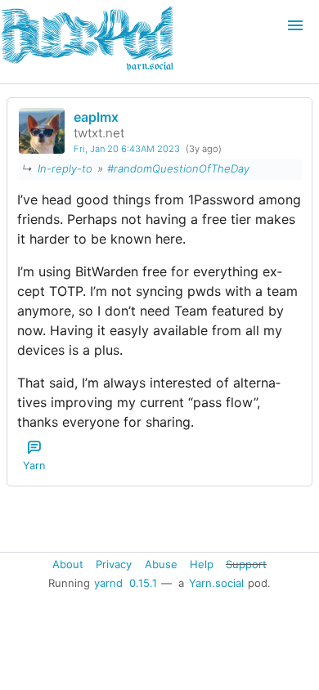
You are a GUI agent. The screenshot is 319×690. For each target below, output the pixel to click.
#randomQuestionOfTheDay (178, 168)
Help (201, 563)
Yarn (34, 465)
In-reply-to (65, 168)
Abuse (161, 563)
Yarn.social (216, 582)
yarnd (108, 582)
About (67, 563)
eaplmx (96, 117)
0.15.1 (143, 582)
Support (246, 563)
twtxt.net (99, 133)
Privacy (114, 563)
